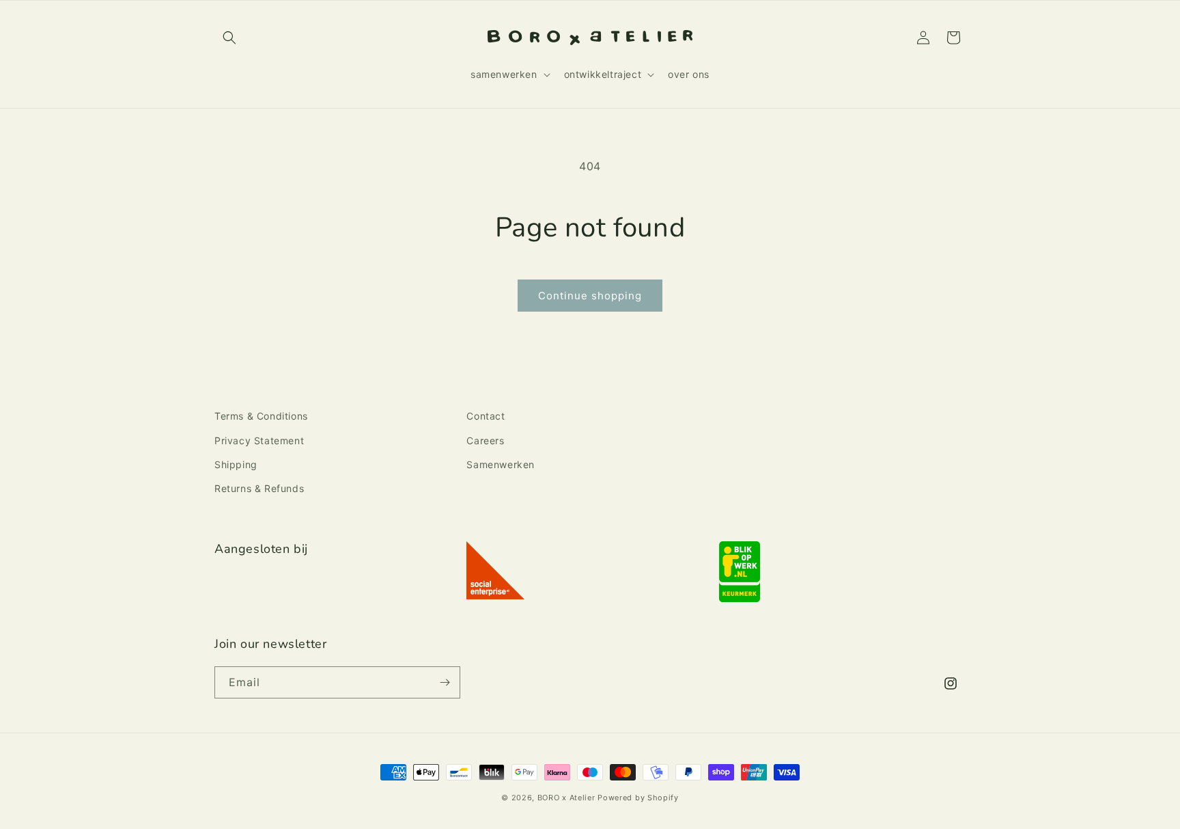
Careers (485, 440)
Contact (485, 416)
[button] (229, 38)
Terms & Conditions (261, 416)
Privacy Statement (259, 440)
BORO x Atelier (566, 797)
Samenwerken (500, 464)
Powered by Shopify (638, 797)
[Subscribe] (445, 682)
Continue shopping (590, 295)
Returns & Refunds (259, 488)
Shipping (235, 464)
